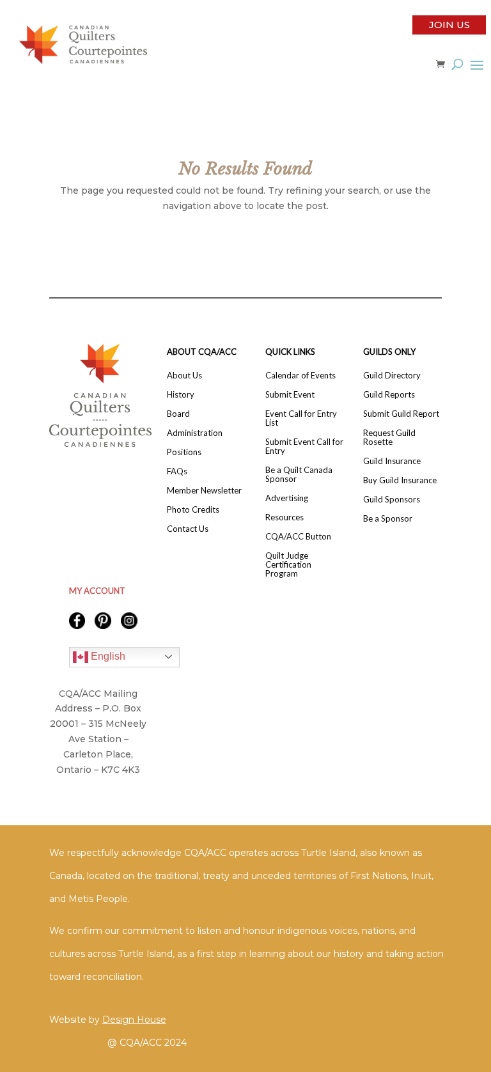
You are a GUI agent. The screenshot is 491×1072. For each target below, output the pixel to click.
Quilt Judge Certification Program (288, 565)
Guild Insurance (392, 461)
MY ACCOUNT (97, 591)
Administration (194, 433)
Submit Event (290, 395)
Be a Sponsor (387, 519)
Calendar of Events (300, 375)
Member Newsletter (204, 490)
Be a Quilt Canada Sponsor (298, 474)
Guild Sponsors (391, 499)
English (106, 656)
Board (178, 414)
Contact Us (187, 529)
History (180, 395)
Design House (134, 1019)
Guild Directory (392, 375)
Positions (184, 452)
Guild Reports (389, 395)
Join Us (449, 25)
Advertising (286, 498)
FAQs (177, 471)
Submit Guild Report (401, 414)
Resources (284, 517)
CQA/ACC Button (298, 536)
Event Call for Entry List (301, 418)
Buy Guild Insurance (400, 480)
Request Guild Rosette (389, 437)
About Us (184, 375)
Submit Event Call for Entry (304, 446)
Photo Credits (193, 510)
